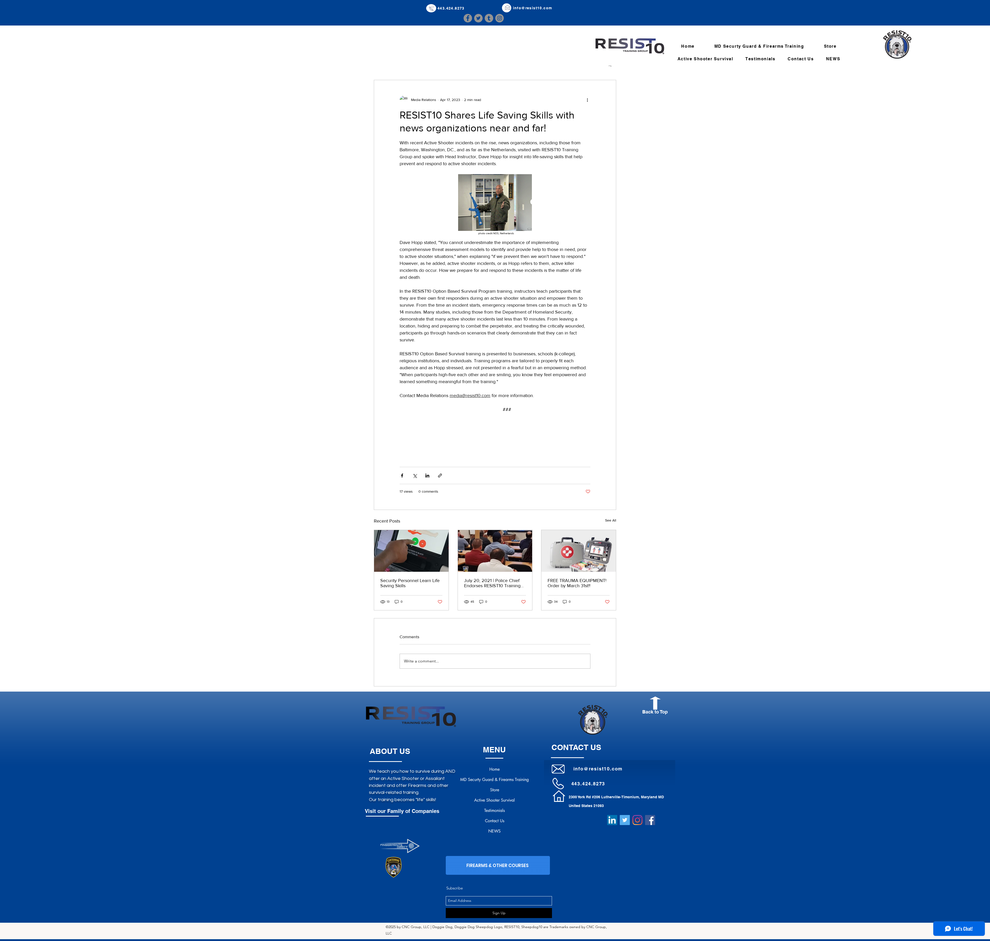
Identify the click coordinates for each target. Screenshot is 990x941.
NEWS (494, 831)
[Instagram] (499, 18)
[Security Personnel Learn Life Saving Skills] (411, 551)
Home (494, 769)
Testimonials (494, 810)
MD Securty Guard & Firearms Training (494, 779)
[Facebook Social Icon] (650, 820)
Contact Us (494, 821)
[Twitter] (478, 18)
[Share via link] (440, 475)
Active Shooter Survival (494, 800)
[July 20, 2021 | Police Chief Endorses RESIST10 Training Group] (495, 551)
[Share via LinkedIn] (427, 475)
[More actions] (587, 100)
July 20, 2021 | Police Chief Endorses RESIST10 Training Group (492, 583)
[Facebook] (468, 18)
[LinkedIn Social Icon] (612, 820)
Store (494, 790)
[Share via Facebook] (402, 475)
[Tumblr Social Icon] (489, 18)
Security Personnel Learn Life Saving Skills (410, 583)
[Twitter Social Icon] (625, 820)
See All (610, 520)
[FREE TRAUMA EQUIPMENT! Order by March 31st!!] (578, 551)
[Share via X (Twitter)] (414, 475)
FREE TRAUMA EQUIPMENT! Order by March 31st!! (577, 583)
